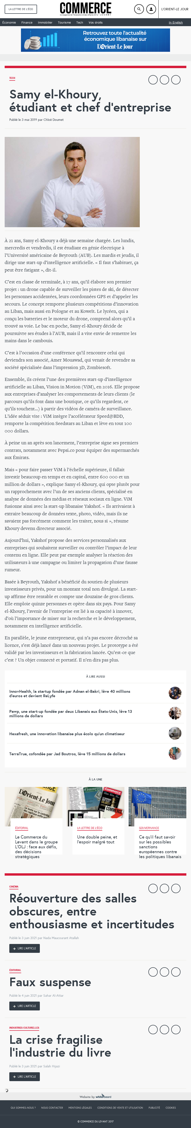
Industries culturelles (24, 1028)
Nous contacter (52, 1107)
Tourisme (64, 22)
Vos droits (96, 22)
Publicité (154, 1107)
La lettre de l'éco (21, 9)
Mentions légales (80, 1107)
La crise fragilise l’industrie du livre (60, 1046)
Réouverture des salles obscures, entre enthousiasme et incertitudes (91, 911)
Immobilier (45, 22)
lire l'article (26, 948)
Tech (79, 22)
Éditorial (15, 970)
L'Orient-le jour (174, 9)
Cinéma (13, 887)
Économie (9, 22)
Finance (26, 22)
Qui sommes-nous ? (23, 1107)
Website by (88, 1097)
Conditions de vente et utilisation (120, 1107)
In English (176, 22)
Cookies (171, 1107)
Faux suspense (50, 982)
